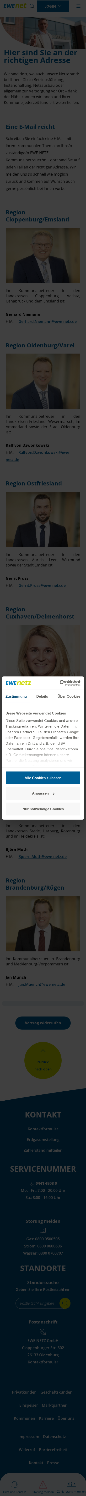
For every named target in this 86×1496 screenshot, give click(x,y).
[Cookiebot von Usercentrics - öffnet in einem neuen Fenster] (61, 683)
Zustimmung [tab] (16, 696)
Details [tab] (42, 696)
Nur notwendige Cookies (43, 809)
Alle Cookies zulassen (43, 778)
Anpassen (40, 793)
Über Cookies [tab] (69, 696)
